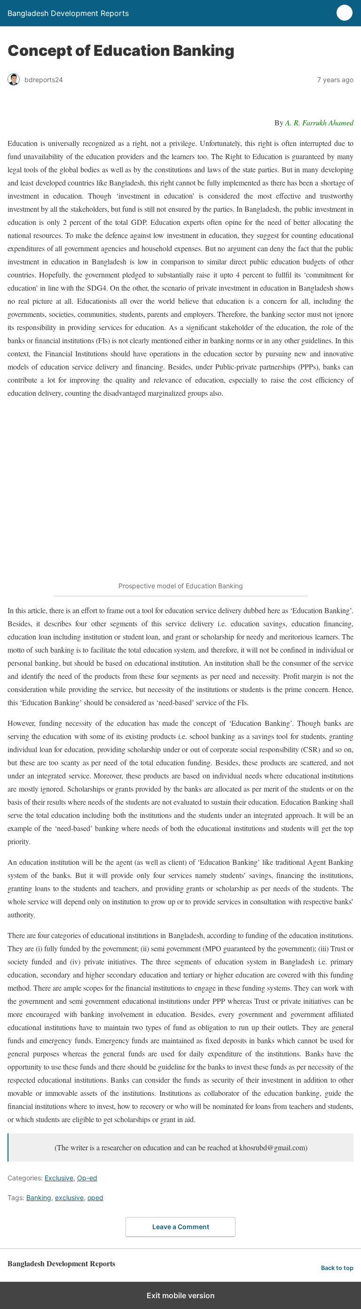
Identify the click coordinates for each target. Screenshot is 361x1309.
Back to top (337, 1267)
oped (95, 1197)
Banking (38, 1197)
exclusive (69, 1197)
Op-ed (87, 1178)
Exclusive (59, 1178)
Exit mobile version (181, 1295)
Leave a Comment (180, 1227)
